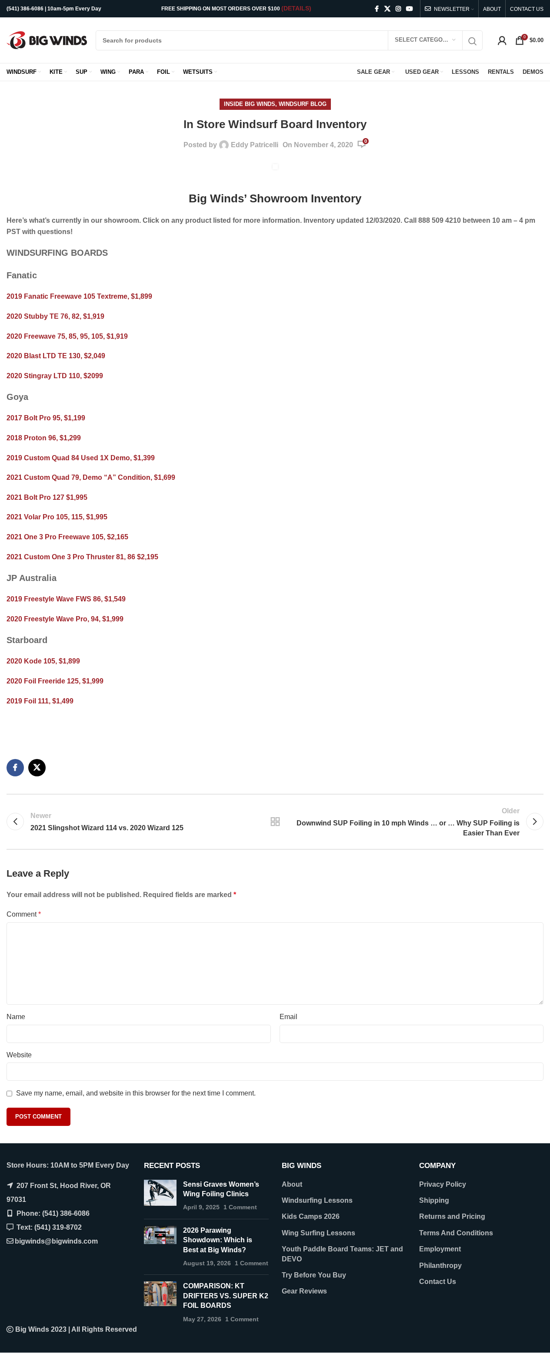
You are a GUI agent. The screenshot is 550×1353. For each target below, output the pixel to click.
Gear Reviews (304, 1291)
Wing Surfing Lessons (318, 1233)
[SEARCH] (473, 41)
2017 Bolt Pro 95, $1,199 (46, 418)
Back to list (275, 821)
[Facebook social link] (376, 9)
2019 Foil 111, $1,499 (40, 701)
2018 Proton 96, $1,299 (44, 438)
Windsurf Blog (303, 104)
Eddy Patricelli (254, 144)
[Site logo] (47, 39)
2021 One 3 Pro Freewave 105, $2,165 (67, 537)
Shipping (434, 1200)
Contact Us (437, 1281)
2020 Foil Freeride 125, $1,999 (55, 681)
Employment (440, 1249)
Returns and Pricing (452, 1216)
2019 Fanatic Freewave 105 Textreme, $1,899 (79, 296)
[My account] (502, 40)
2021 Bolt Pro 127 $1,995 (47, 497)
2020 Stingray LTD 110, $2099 (55, 376)
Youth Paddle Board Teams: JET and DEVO (342, 1253)
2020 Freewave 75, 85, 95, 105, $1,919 (67, 336)
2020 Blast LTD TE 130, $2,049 (56, 356)
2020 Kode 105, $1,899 (44, 661)
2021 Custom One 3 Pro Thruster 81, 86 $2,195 (82, 557)
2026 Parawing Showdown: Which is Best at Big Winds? (217, 1240)
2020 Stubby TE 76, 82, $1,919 (55, 316)
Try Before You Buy (314, 1275)
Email (288, 1016)
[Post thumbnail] (160, 1196)
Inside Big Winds (249, 104)
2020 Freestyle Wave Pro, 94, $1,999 (65, 619)
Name (16, 1016)
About (292, 1184)
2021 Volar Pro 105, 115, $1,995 (57, 517)
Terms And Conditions (456, 1233)
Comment (24, 914)
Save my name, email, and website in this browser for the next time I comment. (136, 1093)
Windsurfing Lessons (317, 1200)
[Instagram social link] (398, 9)
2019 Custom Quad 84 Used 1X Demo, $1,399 (81, 458)
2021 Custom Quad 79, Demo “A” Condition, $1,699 (91, 477)
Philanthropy (440, 1265)
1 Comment (240, 1207)
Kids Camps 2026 (311, 1216)
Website (19, 1055)
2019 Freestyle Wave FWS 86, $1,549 (67, 599)
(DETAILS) (296, 8)
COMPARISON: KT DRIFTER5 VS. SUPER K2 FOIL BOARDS (225, 1295)
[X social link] (387, 9)
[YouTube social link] (409, 9)
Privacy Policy (442, 1184)
